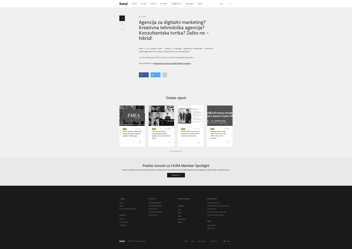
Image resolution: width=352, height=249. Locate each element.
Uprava (121, 206)
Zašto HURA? (122, 225)
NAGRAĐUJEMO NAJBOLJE (155, 206)
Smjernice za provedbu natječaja (215, 215)
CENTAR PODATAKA (184, 199)
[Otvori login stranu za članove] (232, 3)
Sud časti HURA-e (211, 209)
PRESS (209, 221)
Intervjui (180, 213)
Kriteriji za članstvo (124, 222)
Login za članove (202, 241)
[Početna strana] (123, 241)
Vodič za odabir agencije (213, 202)
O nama (121, 202)
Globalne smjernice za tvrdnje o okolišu (216, 212)
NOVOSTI (181, 206)
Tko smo (143, 3)
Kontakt (200, 3)
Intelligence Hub (176, 3)
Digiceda (180, 222)
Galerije (180, 216)
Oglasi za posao (182, 219)
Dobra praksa (189, 3)
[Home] (123, 3)
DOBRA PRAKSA (212, 199)
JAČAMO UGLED (153, 215)
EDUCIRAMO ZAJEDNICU (155, 202)
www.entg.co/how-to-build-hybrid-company (172, 63)
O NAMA (122, 199)
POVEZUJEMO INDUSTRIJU (155, 212)
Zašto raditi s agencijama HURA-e (127, 209)
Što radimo (164, 3)
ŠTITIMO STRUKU (153, 209)
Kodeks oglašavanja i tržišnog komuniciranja (218, 206)
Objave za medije (211, 225)
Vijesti (179, 210)
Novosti (134, 3)
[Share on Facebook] (122, 24)
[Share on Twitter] (122, 29)
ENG (221, 3)
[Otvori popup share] (164, 74)
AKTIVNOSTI (152, 199)
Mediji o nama (210, 228)
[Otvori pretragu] (228, 3)
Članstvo (153, 3)
